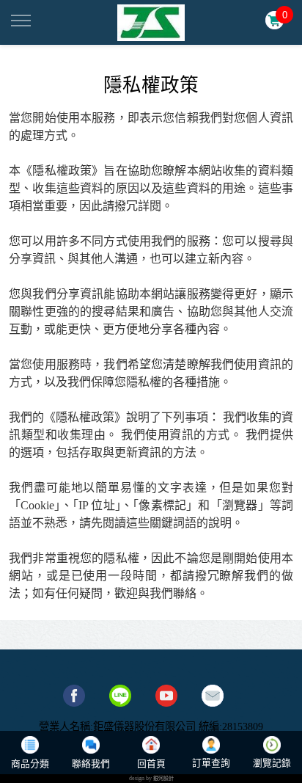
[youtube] (166, 696)
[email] (213, 696)
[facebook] (74, 696)
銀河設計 (163, 779)
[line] (120, 696)
